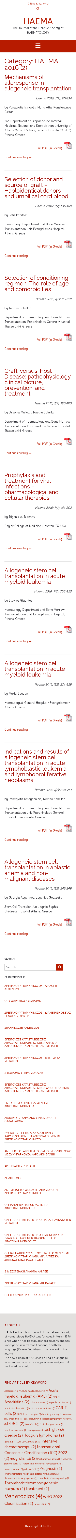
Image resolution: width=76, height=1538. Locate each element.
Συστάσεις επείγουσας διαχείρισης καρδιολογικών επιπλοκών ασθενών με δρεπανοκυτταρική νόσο (32, 1136)
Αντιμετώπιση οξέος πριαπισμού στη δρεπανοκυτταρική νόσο (31, 1191)
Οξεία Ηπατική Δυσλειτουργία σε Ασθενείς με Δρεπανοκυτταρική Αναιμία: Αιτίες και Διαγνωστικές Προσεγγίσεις (37, 1256)
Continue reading (18, 157)
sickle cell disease (35, 1473)
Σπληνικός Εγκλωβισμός (21, 1027)
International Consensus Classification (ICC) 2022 (35, 1452)
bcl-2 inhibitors (39, 1402)
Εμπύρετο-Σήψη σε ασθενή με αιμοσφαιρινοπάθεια (26, 1104)
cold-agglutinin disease (36, 1418)
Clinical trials (15, 1418)
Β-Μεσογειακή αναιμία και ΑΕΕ (26, 1271)
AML (56, 1396)
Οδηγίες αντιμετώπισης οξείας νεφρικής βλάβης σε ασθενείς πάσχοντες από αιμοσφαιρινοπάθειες (33, 1238)
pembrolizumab (13, 1469)
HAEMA (38, 21)
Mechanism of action (48, 1459)
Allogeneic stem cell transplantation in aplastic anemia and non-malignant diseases (37, 870)
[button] (38, 46)
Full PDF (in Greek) (49, 148)
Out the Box (44, 1526)
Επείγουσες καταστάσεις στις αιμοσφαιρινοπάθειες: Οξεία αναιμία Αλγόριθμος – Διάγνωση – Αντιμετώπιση (32, 1043)
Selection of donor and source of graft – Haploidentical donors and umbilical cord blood (36, 188)
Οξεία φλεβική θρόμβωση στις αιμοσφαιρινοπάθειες (26, 1206)
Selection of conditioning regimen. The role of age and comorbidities (36, 283)
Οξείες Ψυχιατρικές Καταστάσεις (27, 1295)
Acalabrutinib (12, 1390)
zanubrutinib (42, 1504)
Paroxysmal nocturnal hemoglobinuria (43, 1463)
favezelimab (32, 1424)
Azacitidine (16, 1401)
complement (57, 1418)
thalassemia (52, 1473)
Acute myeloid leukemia (34, 1390)
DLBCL (15, 1423)
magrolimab (23, 1458)
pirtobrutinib (31, 1469)
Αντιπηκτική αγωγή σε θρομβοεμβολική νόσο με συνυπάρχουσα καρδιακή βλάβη (37, 1153)
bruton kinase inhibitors (41, 1408)
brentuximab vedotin (16, 1408)
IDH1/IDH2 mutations (29, 1441)
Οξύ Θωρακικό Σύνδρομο (22, 1000)
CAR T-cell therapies (29, 1414)
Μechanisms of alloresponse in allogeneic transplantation (37, 83)
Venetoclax (23, 1496)
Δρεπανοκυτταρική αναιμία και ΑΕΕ (30, 1283)
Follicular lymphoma (51, 1424)
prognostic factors (14, 1473)
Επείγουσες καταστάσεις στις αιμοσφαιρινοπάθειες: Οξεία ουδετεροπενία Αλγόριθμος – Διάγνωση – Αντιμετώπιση (36, 1088)
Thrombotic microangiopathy (53, 1478)
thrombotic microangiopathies (20, 1478)
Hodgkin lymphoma (43, 1435)
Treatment (37, 1488)
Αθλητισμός (13, 1178)
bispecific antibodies (59, 1402)
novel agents (14, 1463)
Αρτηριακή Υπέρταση (19, 1166)
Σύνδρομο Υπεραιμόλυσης (23, 1072)
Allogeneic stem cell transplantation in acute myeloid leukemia (34, 576)
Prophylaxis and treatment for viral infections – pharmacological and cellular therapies (31, 486)
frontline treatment (15, 1430)
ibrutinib (10, 1441)
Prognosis (51, 1468)
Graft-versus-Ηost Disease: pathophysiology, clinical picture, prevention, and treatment (38, 382)
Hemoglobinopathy (37, 1430)
